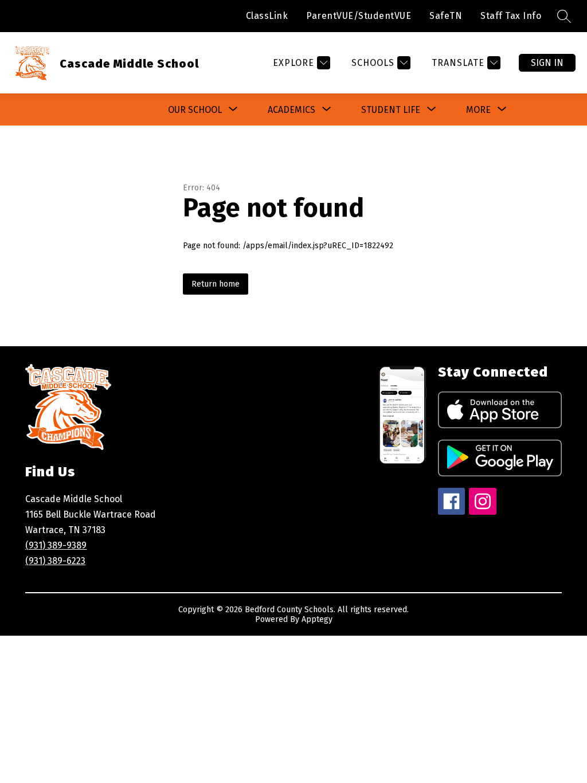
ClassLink (267, 15)
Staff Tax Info (510, 15)
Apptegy (317, 619)
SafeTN (445, 15)
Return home (215, 284)
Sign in (547, 62)
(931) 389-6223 (55, 560)
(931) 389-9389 (56, 545)
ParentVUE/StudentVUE (358, 15)
